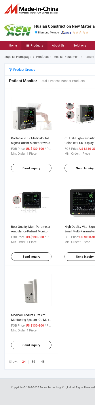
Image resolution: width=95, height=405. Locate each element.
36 (33, 361)
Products (36, 45)
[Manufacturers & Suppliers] (32, 9)
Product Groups (24, 69)
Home (13, 45)
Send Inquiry (31, 168)
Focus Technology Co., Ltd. (56, 387)
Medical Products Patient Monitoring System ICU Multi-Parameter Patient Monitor (31, 319)
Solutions (79, 45)
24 (24, 361)
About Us (58, 45)
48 (43, 361)
